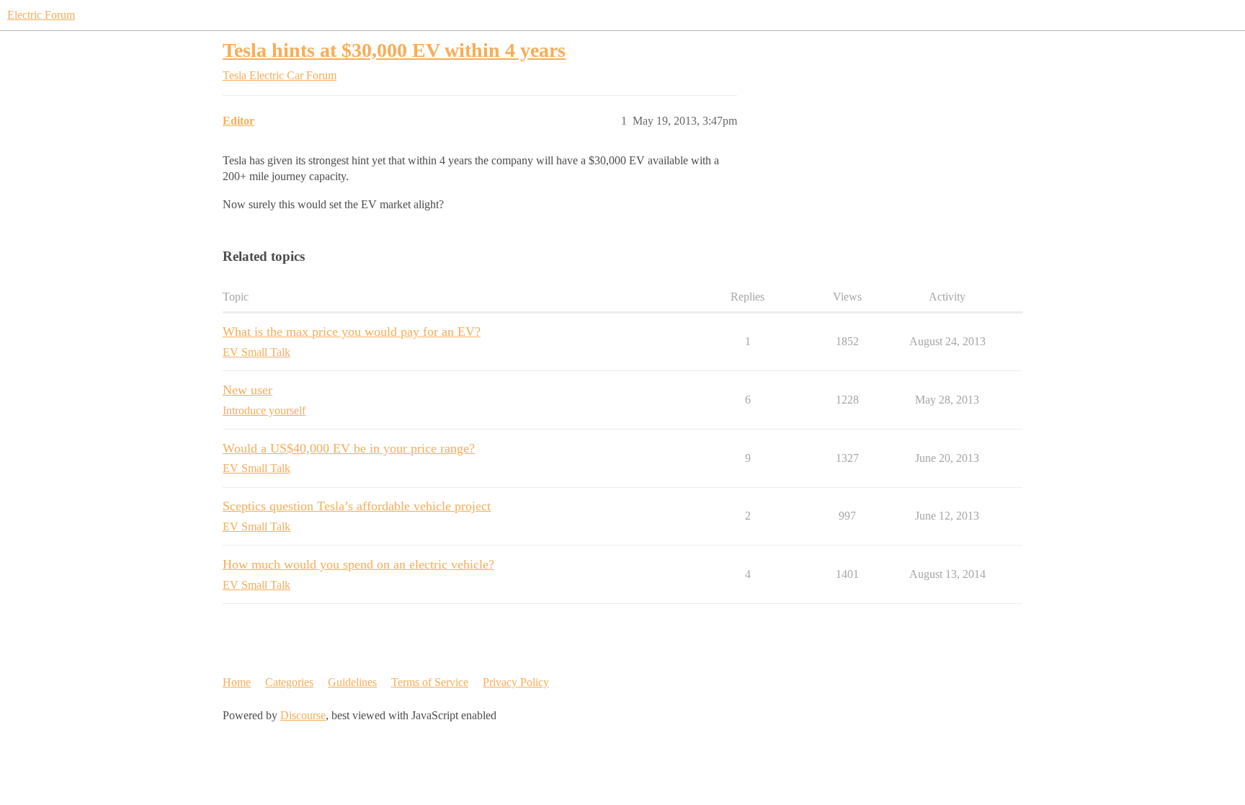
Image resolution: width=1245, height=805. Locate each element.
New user (247, 390)
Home (237, 682)
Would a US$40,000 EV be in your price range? (349, 448)
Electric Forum (41, 15)
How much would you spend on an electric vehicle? (358, 564)
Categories (289, 682)
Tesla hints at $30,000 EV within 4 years (394, 50)
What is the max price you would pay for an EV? (352, 331)
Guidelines (352, 682)
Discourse (303, 715)
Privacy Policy (516, 682)
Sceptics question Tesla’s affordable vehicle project (357, 506)
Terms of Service (429, 682)
